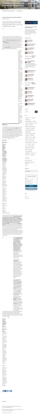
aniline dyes (33, 117)
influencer (32, 140)
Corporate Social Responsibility (30, 133)
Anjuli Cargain (27, 119)
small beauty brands (28, 151)
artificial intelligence (28, 121)
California (30, 124)
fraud (26, 140)
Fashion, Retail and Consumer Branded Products (19, 4)
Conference (32, 128)
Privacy (33, 190)
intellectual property (28, 142)
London (33, 144)
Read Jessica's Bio (30, 88)
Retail (26, 149)
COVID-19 (27, 137)
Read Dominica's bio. (30, 45)
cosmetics (27, 135)
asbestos (34, 121)
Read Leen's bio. (29, 41)
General (26, 165)
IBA (29, 140)
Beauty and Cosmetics (28, 160)
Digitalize (34, 137)
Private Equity (27, 147)
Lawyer (29, 144)
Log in (26, 196)
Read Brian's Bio (30, 75)
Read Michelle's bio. (31, 71)
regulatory (32, 147)
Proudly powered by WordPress (7, 412)
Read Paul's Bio (27, 84)
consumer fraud (27, 131)
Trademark (27, 154)
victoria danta (32, 154)
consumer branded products (29, 130)
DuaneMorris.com (20, 10)
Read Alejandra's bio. (31, 104)
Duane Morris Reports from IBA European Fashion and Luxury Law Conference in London (12, 24)
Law (26, 144)
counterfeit (31, 135)
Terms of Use (4, 401)
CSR (30, 137)
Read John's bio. (30, 96)
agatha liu (26, 117)
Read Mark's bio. (30, 100)
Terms (31, 190)
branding (26, 124)
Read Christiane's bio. (5, 18)
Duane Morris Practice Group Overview (8, 10)
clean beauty (27, 128)
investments (35, 142)
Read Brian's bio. (29, 92)
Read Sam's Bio (30, 49)
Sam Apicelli (30, 149)
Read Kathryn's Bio (28, 58)
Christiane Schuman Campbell (15, 21)
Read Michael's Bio (31, 53)
